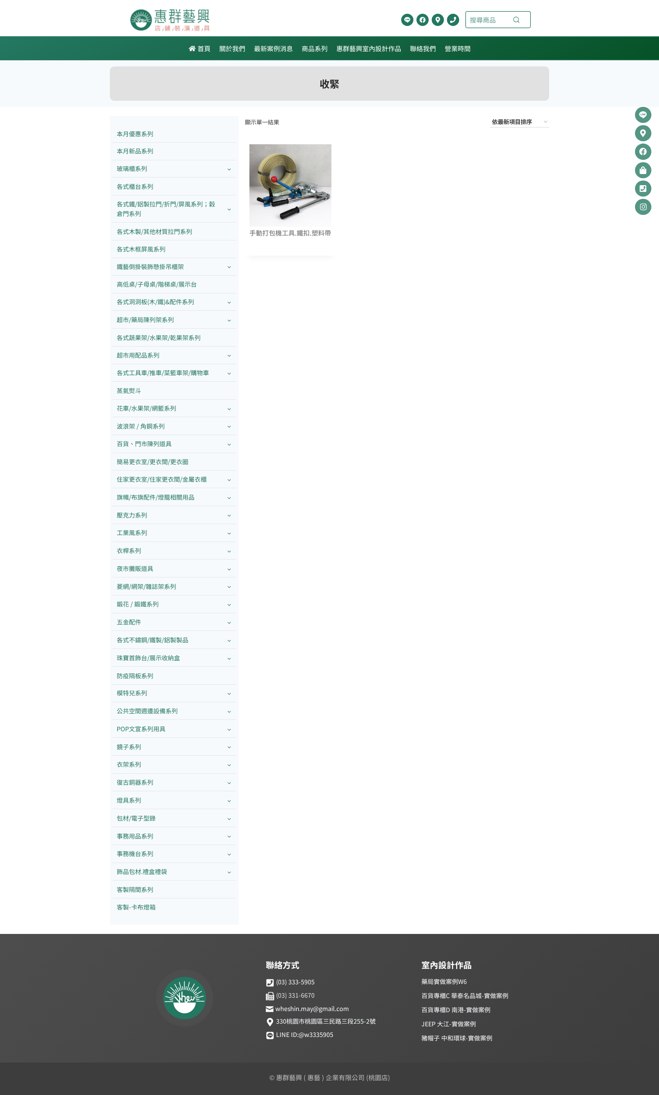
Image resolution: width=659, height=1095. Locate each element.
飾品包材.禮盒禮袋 (142, 871)
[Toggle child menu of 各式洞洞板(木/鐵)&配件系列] (229, 302)
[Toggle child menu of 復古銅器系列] (229, 782)
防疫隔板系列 (135, 675)
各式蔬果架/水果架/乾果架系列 (159, 337)
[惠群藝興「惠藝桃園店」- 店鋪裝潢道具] (407, 20)
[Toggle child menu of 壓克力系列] (229, 515)
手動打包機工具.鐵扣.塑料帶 (290, 233)
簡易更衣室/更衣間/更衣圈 (152, 461)
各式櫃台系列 (135, 186)
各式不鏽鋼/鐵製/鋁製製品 (152, 639)
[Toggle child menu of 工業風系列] (229, 533)
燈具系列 (129, 800)
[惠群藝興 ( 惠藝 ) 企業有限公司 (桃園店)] (184, 999)
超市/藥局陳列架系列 (145, 319)
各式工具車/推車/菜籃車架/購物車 (163, 372)
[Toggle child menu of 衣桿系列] (229, 551)
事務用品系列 (135, 835)
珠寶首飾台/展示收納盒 (148, 657)
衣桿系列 (129, 550)
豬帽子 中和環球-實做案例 (456, 1038)
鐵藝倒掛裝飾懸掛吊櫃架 (150, 266)
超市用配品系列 (138, 355)
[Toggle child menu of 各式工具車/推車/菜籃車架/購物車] (229, 373)
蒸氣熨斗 (129, 390)
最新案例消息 (273, 48)
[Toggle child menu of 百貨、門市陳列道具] (229, 444)
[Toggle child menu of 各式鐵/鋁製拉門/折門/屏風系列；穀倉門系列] (229, 208)
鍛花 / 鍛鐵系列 (138, 603)
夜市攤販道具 (135, 568)
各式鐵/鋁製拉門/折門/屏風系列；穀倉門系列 (166, 208)
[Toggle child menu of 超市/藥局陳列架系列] (229, 319)
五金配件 (129, 621)
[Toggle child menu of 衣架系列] (229, 764)
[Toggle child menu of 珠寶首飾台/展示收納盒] (229, 657)
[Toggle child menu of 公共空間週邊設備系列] (229, 711)
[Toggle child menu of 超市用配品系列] (229, 355)
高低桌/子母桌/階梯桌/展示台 (157, 284)
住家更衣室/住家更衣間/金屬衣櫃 (162, 479)
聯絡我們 (423, 48)
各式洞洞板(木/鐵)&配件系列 (155, 301)
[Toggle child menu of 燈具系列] (229, 800)
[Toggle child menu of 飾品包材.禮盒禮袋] (229, 872)
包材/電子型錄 (136, 817)
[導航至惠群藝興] (438, 20)
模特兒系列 (132, 692)
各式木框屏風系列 (141, 248)
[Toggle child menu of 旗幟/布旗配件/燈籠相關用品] (229, 497)
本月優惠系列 (135, 133)
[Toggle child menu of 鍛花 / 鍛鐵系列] (229, 604)
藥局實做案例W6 (444, 981)
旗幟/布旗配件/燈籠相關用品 (155, 497)
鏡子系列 (129, 746)
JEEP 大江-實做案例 (448, 1023)
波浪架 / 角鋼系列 (141, 426)
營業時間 (458, 48)
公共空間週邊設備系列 (147, 710)
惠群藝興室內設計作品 (368, 48)
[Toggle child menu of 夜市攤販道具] (229, 568)
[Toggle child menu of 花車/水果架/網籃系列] (229, 408)
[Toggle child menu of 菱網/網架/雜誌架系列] (229, 586)
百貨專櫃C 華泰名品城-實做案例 (464, 995)
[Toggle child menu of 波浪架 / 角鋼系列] (229, 426)
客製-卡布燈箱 (136, 906)
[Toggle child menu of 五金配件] (229, 622)
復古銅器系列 (135, 782)
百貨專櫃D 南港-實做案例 (455, 1009)
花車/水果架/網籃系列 (146, 408)
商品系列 (315, 48)
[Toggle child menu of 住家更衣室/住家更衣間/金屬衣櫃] (229, 479)
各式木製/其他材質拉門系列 (154, 231)
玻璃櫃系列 (132, 168)
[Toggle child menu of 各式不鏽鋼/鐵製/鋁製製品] (229, 639)
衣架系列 (129, 764)
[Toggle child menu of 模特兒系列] (229, 693)
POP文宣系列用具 (141, 728)
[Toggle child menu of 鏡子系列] (229, 746)
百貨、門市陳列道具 (144, 443)
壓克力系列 (132, 514)
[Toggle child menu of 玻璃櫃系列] (229, 168)
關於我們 (232, 48)
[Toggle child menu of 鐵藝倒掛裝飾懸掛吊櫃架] (229, 266)
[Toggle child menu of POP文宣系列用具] (229, 728)
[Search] (516, 19)
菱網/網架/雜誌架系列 (146, 586)
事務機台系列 (135, 853)
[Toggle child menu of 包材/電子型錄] (229, 818)
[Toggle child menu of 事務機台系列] (229, 854)
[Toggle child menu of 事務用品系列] (229, 836)
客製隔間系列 (135, 889)
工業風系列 (132, 532)
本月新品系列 (135, 150)
